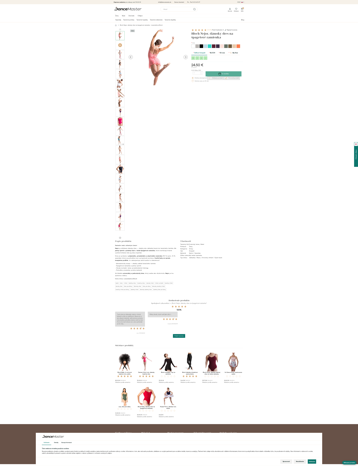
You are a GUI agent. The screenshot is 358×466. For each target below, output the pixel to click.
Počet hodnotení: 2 (215, 30)
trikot (125, 283)
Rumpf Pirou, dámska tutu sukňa (168, 407)
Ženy (117, 16)
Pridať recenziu (179, 336)
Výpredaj (118, 20)
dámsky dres (137, 286)
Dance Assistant (179, 2)
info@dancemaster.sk (164, 2)
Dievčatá (131, 16)
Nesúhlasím (300, 461)
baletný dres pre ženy (159, 289)
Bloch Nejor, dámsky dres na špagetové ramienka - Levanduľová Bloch (141, 25)
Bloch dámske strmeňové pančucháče (190, 373)
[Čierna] (202, 47)
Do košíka (225, 74)
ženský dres (119, 286)
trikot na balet (159, 283)
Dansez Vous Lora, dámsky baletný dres (146, 373)
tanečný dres (141, 283)
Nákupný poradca (349, 462)
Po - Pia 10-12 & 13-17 (193, 2)
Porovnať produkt (233, 78)
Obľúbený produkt (217, 78)
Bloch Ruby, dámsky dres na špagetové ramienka (146, 407)
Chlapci (140, 16)
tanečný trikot (169, 283)
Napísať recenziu (232, 30)
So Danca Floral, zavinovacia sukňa (233, 373)
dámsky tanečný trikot (158, 286)
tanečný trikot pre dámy (122, 289)
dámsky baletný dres (146, 289)
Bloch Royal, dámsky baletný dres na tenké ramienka (211, 373)
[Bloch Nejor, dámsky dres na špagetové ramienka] (158, 59)
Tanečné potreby (128, 20)
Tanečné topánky (142, 20)
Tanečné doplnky (170, 20)
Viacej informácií (66, 442)
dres (121, 283)
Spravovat (286, 461)
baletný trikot (134, 289)
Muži (123, 16)
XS (193, 58)
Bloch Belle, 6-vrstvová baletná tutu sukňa (125, 373)
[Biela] (193, 47)
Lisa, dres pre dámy (125, 406)
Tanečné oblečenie (156, 20)
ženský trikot (150, 283)
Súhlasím (312, 461)
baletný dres (132, 283)
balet (117, 283)
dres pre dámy (128, 286)
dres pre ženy (147, 286)
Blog (242, 20)
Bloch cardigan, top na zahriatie (168, 373)
